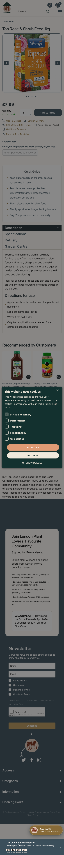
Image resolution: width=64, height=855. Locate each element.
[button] (32, 463)
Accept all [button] (33, 447)
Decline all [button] (33, 455)
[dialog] (32, 427)
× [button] (57, 390)
